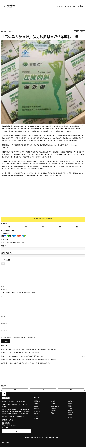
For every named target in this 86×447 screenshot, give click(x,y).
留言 (77, 31)
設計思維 (53, 401)
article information (9, 230)
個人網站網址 (4, 330)
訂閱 (78, 6)
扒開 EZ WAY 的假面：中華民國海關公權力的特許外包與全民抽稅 (22, 356)
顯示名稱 (3, 316)
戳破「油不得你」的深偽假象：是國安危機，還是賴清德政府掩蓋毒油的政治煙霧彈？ (28, 349)
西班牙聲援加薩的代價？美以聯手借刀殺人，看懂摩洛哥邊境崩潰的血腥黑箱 (25, 363)
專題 (77, 227)
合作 (82, 6)
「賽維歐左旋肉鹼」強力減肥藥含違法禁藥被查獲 (39, 37)
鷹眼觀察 (11, 5)
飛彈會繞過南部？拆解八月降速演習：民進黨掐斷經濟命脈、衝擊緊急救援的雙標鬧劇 (28, 360)
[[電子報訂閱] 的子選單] (32, 437)
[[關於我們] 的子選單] (40, 437)
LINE (16, 431)
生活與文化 (71, 401)
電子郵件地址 (4, 323)
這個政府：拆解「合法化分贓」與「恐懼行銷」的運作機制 (20, 353)
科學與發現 (4, 31)
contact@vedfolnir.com (16, 417)
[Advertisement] (41, 19)
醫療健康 (11, 31)
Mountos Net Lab (80, 444)
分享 (9, 227)
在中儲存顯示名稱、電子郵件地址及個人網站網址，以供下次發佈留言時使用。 (19, 337)
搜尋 (43, 227)
